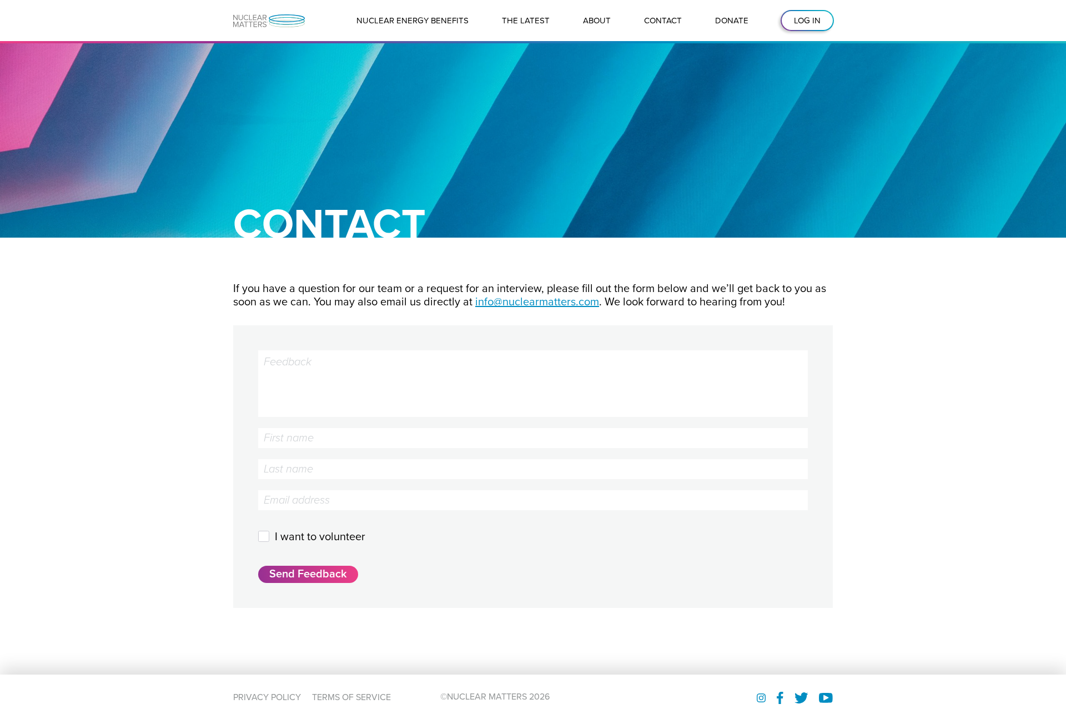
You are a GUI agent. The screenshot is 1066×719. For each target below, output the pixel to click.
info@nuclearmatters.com (537, 302)
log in (807, 21)
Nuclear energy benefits (412, 21)
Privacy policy (267, 697)
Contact (663, 21)
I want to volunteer (320, 537)
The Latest (526, 21)
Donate (731, 21)
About (597, 21)
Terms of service (351, 697)
